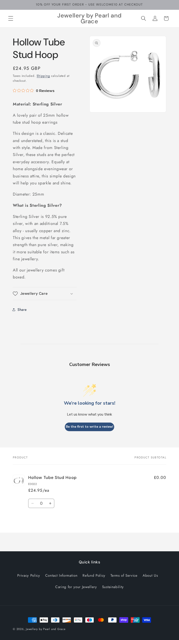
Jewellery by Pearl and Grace (45, 629)
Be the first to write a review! (89, 426)
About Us (150, 575)
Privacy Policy (28, 575)
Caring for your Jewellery (76, 586)
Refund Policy (94, 575)
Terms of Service (124, 575)
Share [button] (22, 309)
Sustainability (113, 586)
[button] (10, 18)
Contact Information (61, 575)
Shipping (43, 76)
